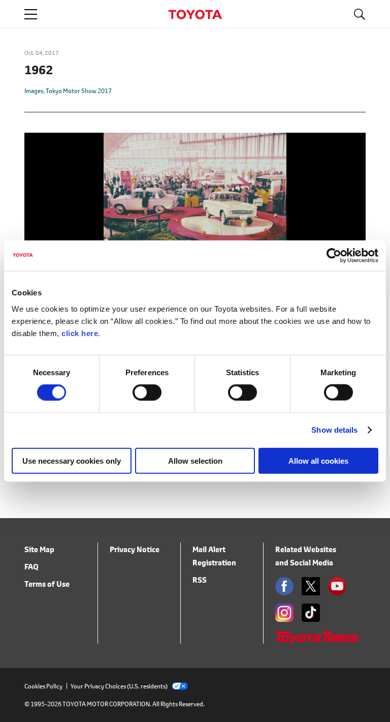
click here (79, 332)
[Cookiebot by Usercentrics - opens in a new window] (333, 255)
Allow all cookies (318, 460)
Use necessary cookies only (71, 460)
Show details (334, 430)
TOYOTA (195, 14)
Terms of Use (47, 584)
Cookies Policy (43, 686)
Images (33, 90)
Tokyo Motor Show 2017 (79, 90)
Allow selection (195, 460)
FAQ (31, 566)
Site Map (39, 549)
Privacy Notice (134, 549)
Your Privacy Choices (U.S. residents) (119, 686)
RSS (199, 580)
